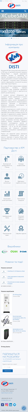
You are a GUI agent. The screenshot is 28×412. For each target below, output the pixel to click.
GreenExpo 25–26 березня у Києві (16, 271)
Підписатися (8, 370)
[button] (10, 38)
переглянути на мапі (7, 393)
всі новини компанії (7, 286)
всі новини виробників (7, 341)
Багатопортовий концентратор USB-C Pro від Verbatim (19, 318)
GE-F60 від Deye (17, 294)
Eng (26, 1)
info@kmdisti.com (6, 400)
